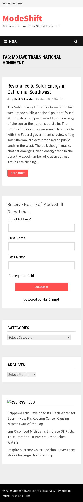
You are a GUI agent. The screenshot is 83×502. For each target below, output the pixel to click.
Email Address (19, 219)
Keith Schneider (23, 99)
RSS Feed (27, 402)
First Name (16, 238)
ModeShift (22, 18)
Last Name (16, 256)
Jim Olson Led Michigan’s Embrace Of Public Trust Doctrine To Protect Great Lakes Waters (40, 437)
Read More (18, 173)
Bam (27, 495)
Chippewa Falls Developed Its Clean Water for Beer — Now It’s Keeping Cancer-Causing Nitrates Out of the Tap (41, 418)
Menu (13, 41)
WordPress (9, 495)
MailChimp (50, 299)
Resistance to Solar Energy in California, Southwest (36, 89)
